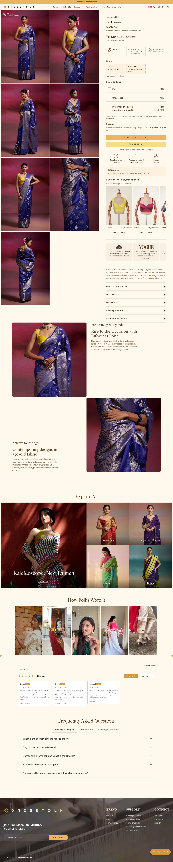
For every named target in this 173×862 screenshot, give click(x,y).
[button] (166, 206)
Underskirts (116, 7)
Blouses (77, 7)
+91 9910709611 (133, 830)
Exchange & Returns (134, 815)
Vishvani (164, 227)
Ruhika (136, 227)
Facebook (158, 819)
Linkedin (157, 823)
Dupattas (106, 7)
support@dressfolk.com (136, 826)
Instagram (158, 815)
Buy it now (136, 144)
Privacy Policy (112, 823)
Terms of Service (133, 823)
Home (108, 17)
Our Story (110, 815)
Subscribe (58, 837)
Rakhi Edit (67, 7)
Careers (109, 819)
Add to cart (136, 137)
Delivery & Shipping (134, 819)
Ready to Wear (91, 7)
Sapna (109, 227)
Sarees (55, 7)
